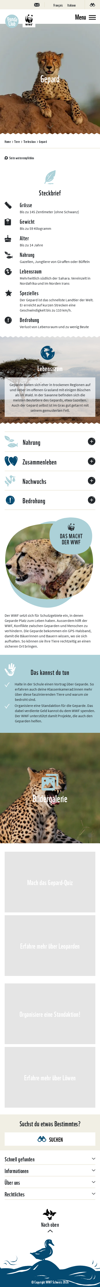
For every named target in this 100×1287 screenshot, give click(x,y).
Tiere (17, 141)
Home (8, 141)
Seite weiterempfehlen (21, 157)
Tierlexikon (29, 141)
